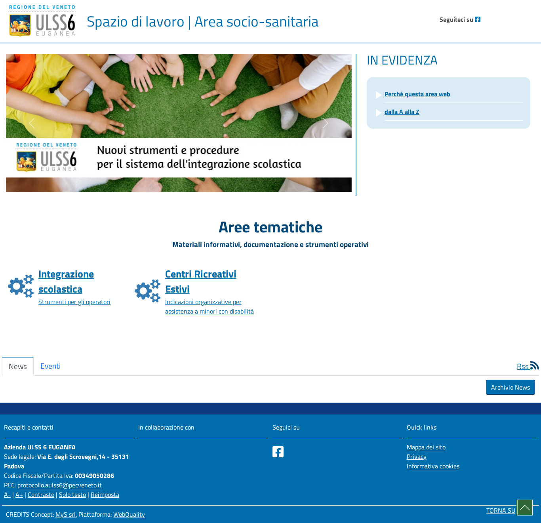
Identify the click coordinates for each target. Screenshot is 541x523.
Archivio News (510, 387)
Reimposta (105, 494)
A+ (19, 494)
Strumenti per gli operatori (74, 286)
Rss (523, 366)
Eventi (50, 365)
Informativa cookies (433, 466)
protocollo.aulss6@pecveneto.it (59, 485)
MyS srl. (66, 514)
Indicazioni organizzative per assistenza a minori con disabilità (209, 291)
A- (7, 494)
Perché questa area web (417, 94)
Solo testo (72, 494)
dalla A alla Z (402, 111)
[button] (32, 123)
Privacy (417, 456)
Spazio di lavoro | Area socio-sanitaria (203, 21)
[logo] (42, 21)
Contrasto (41, 494)
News (18, 366)
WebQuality (129, 514)
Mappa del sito (426, 447)
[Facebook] (477, 19)
